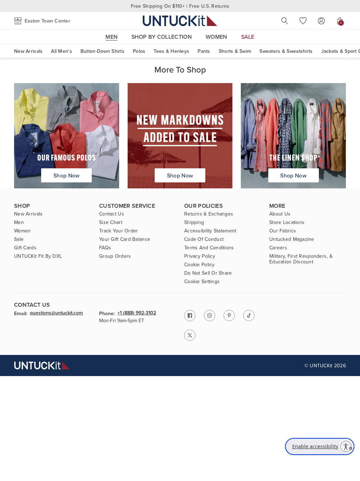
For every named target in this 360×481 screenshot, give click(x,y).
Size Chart (110, 222)
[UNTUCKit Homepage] (180, 20)
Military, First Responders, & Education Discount (301, 258)
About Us (279, 214)
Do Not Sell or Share (208, 273)
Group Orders (115, 256)
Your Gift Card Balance (124, 239)
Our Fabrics (282, 230)
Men (19, 222)
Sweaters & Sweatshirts (286, 51)
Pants (204, 51)
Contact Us (111, 214)
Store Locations (286, 222)
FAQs (105, 247)
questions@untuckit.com (56, 313)
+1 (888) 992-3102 (136, 313)
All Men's (61, 51)
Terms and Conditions (209, 247)
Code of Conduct (204, 239)
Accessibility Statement (210, 230)
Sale (19, 239)
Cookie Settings (202, 281)
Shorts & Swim (235, 51)
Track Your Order (118, 230)
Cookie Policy (199, 264)
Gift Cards (25, 247)
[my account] (321, 20)
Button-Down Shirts (102, 51)
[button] (42, 20)
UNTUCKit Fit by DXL (38, 256)
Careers (278, 247)
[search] (284, 20)
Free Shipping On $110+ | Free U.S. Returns (180, 6)
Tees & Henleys (171, 51)
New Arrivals (28, 51)
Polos (139, 51)
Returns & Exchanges (208, 214)
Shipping (194, 222)
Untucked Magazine (291, 239)
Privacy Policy (199, 256)
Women (22, 230)
